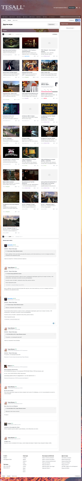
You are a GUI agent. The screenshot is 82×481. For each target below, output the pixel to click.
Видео (45, 16)
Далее (10, 34)
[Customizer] (77, 8)
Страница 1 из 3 (19, 34)
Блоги (24, 471)
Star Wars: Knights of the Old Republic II (70, 466)
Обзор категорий (70, 28)
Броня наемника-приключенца (11, 369)
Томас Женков (16, 251)
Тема (6, 479)
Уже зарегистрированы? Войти (60, 7)
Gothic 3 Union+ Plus (45, 72)
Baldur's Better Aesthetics (8, 181)
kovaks (9, 423)
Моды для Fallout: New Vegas (48, 466)
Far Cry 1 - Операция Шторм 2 (47, 204)
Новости (13, 16)
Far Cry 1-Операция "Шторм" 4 (10, 228)
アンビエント (8, 77)
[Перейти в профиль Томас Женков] (5, 268)
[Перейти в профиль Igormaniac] (5, 245)
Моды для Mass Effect (66, 461)
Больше (52, 16)
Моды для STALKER (66, 462)
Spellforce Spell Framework (47, 93)
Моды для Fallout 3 (46, 464)
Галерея (32, 16)
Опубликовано (13, 246)
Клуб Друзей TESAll (8, 459)
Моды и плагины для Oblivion (48, 459)
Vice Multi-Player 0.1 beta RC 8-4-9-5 (11, 159)
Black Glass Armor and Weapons (11, 406)
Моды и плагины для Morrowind (49, 461)
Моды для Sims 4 (65, 464)
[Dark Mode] (79, 8)
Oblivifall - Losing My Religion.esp (12, 319)
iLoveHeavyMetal (47, 77)
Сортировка (54, 34)
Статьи (25, 16)
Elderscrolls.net (7, 467)
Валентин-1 (8, 120)
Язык (2, 479)
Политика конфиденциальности (14, 479)
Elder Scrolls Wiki (7, 466)
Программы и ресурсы (66, 457)
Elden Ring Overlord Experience (9, 50)
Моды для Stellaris (65, 468)
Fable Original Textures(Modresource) (30, 93)
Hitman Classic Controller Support (10, 72)
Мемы (39, 16)
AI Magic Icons (7, 441)
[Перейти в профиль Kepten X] (5, 366)
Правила (5, 457)
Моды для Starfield (46, 462)
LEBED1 (7, 143)
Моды (19, 16)
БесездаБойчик (9, 54)
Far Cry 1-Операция (7, 138)
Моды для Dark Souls (66, 459)
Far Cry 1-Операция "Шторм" (28, 204)
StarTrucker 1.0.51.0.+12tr (8, 115)
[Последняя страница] (13, 34)
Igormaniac (15, 273)
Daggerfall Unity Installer (27, 72)
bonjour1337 (8, 164)
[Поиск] (79, 17)
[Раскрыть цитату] (6, 251)
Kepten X (10, 365)
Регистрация (72, 7)
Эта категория (74, 16)
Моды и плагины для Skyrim (48, 457)
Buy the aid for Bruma (8, 390)
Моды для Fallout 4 (46, 468)
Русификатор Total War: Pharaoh (48, 138)
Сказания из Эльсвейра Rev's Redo (11, 427)
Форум (24, 459)
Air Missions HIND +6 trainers (28, 115)
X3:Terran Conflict (26, 138)
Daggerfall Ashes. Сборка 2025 (10, 93)
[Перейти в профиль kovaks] (5, 424)
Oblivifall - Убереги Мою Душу (10, 248)
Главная (5, 16)
